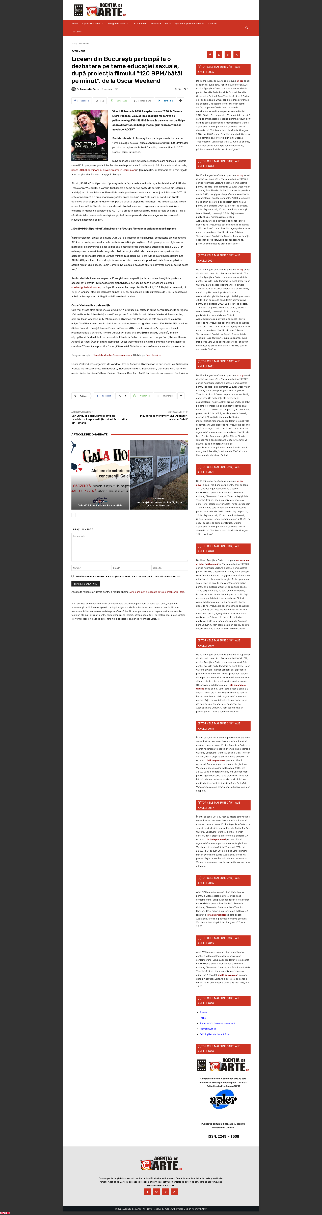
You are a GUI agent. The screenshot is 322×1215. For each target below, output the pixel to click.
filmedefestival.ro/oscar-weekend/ (112, 355)
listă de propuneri (216, 760)
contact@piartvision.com (85, 287)
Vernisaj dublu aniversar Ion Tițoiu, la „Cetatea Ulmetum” (159, 504)
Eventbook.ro (153, 355)
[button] (247, 28)
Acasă (74, 43)
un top (240, 80)
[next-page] (79, 515)
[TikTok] (228, 54)
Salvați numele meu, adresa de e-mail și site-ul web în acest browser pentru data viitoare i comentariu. (129, 576)
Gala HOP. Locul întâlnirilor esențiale (100, 505)
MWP (204, 1209)
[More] (180, 100)
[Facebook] (210, 54)
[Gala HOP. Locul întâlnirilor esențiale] (100, 475)
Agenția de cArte (89, 89)
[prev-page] (73, 515)
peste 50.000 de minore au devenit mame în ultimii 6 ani (103, 170)
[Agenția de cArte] (74, 89)
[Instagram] (219, 54)
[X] (236, 54)
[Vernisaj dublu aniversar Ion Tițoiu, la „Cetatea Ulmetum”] (159, 475)
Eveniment (84, 43)
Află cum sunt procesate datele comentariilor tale (157, 591)
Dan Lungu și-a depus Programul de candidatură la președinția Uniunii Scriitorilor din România (99, 419)
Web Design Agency (189, 1209)
